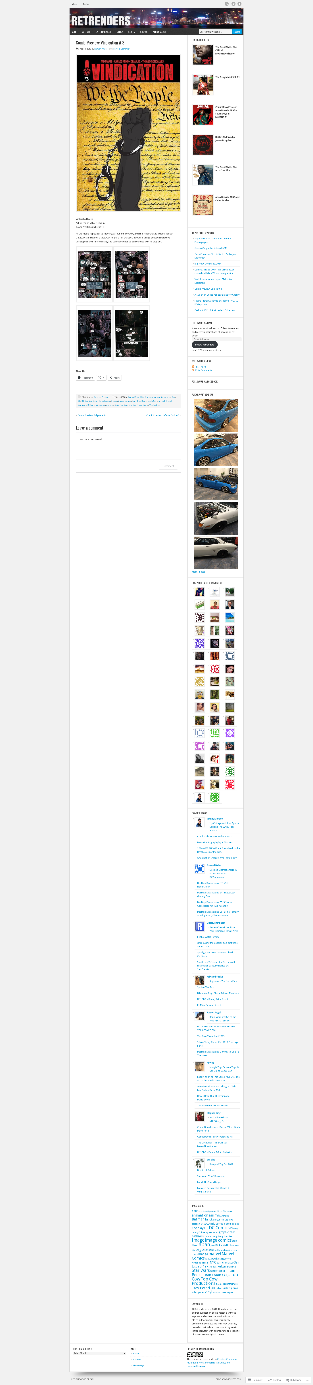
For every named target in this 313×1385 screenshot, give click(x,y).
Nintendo (196, 1262)
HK (202, 1236)
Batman (198, 1219)
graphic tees (227, 1232)
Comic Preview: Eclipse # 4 (208, 288)
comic (160, 397)
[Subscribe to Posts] (193, 366)
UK (213, 1288)
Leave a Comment (121, 49)
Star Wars (201, 1270)
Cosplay (198, 1228)
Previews (106, 397)
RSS (227, 4)
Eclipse (202, 1232)
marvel (161, 401)
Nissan (205, 1262)
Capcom (229, 1220)
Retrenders (156, 18)
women (217, 1292)
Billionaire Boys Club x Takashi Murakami (218, 993)
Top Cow (124, 405)
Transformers (230, 1283)
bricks (209, 1219)
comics (167, 397)
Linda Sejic (152, 401)
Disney (234, 1228)
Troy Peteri (201, 1288)
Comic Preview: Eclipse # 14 (92, 415)
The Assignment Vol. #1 (227, 77)
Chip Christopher (148, 397)
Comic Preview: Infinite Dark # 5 (162, 415)
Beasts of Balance (206, 1170)
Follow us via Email (202, 323)
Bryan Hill (219, 1219)
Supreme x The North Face (223, 981)
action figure (207, 1211)
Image (114, 401)
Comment (168, 466)
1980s (196, 1211)
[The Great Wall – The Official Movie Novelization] (203, 55)
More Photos (198, 571)
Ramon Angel (100, 49)
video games (198, 1292)
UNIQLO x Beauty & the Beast (212, 999)
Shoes (211, 1266)
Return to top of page (83, 1379)
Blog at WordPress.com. (229, 1379)
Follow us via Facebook (205, 381)
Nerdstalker (159, 31)
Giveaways (138, 1365)
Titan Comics (213, 1275)
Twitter (233, 4)
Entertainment (102, 31)
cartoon (196, 1223)
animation (200, 1215)
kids (237, 1246)
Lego (199, 1249)
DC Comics (87, 401)
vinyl (208, 1292)
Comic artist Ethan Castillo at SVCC (214, 836)
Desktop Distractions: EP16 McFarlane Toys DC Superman (223, 873)
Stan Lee (231, 1266)
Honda (208, 1236)
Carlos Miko (133, 397)
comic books (223, 1223)
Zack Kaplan (227, 1292)
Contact (86, 4)
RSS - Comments (203, 370)
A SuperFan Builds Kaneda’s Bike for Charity (217, 294)
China (203, 1224)
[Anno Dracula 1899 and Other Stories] (203, 205)
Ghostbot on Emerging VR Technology (217, 858)
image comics (124, 401)
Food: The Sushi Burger (209, 1182)
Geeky (118, 31)
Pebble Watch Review (208, 937)
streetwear (217, 1271)
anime (214, 1215)
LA (193, 1250)
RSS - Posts (200, 366)
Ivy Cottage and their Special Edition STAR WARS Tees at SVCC (224, 827)
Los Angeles (230, 1250)
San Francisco (225, 1262)
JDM (213, 1245)
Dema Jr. (97, 401)
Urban (219, 1288)
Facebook (239, 4)
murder (109, 405)
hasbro (196, 1236)
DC (79, 401)
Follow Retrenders (204, 344)
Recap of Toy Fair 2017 (221, 1164)
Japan (203, 1244)
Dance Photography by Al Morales (215, 842)
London (208, 1250)
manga (203, 1254)
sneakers (221, 1266)
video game (230, 1288)
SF (206, 1266)
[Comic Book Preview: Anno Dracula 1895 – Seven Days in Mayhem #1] (203, 115)
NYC (213, 1262)
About (74, 4)
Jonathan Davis (139, 401)
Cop (173, 397)
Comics (97, 397)
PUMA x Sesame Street (209, 1005)
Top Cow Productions (138, 405)
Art (73, 31)
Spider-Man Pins (205, 987)
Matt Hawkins (213, 1258)
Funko (215, 1232)
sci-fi (201, 1266)
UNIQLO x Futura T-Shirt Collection (215, 1152)
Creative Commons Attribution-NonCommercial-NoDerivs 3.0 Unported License (212, 1363)
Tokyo (227, 1275)
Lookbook (218, 1250)
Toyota (219, 1284)
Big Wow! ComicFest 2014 (208, 263)
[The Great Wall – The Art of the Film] (203, 175)
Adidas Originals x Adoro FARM (211, 248)
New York (226, 1258)
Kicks (218, 1245)
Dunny (195, 1232)
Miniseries (100, 405)
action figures (223, 1211)
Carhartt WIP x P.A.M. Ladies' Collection (215, 310)
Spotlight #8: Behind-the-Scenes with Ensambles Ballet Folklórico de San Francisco (216, 966)
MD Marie (90, 405)
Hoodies (228, 1236)
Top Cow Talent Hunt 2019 (210, 1036)
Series (130, 31)
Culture (84, 31)
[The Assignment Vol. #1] (203, 85)
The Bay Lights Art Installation (212, 1105)
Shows (142, 31)
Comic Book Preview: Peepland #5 (215, 1136)
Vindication (154, 405)
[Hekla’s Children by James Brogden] (203, 145)
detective (106, 401)
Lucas (195, 1254)
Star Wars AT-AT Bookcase (211, 1176)
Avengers (224, 1216)
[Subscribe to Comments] (193, 370)
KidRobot (229, 1245)
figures (209, 1232)
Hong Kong (218, 1236)
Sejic (116, 405)
